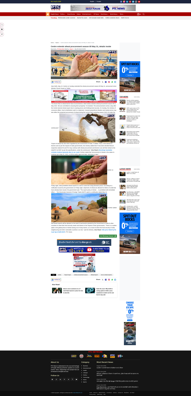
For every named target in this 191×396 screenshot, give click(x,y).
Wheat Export (94, 274)
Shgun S (71, 49)
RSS (104, 394)
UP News (96, 14)
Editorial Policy (102, 392)
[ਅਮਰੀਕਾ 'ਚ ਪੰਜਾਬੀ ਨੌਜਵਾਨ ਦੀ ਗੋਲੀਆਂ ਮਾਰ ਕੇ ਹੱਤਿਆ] (122, 173)
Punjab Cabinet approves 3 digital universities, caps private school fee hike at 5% (133, 126)
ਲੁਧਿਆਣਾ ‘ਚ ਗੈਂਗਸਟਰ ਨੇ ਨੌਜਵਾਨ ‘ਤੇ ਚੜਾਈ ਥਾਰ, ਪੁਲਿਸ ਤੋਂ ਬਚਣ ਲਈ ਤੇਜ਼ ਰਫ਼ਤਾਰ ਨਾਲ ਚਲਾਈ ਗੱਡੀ (133, 180)
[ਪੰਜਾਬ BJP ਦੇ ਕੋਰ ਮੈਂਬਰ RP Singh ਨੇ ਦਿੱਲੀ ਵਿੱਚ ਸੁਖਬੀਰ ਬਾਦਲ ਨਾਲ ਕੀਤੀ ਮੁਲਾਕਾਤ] (122, 186)
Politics (62, 14)
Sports (85, 382)
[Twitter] (102, 82)
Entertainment (86, 14)
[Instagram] (109, 82)
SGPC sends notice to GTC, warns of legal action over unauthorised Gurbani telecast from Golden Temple (133, 109)
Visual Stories (71, 14)
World (84, 379)
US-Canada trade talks (96, 18)
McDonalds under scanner (66, 18)
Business (85, 365)
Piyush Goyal (67, 274)
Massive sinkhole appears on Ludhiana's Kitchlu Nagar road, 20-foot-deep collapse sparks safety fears (133, 102)
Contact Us (120, 392)
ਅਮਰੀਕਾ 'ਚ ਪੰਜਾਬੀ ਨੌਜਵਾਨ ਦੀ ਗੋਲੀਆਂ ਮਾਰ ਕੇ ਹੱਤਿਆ (133, 173)
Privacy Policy (92, 394)
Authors (115, 392)
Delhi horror (125, 18)
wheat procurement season (81, 274)
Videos (79, 14)
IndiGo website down (112, 18)
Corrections (109, 392)
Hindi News (104, 14)
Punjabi (99, 1)
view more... (137, 97)
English (92, 1)
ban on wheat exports (106, 274)
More (121, 14)
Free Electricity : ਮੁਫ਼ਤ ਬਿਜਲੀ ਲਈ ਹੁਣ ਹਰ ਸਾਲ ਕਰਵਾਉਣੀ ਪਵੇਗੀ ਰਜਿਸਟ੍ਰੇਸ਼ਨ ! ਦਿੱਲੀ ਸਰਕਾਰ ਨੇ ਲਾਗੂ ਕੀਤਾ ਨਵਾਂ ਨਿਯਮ (133, 193)
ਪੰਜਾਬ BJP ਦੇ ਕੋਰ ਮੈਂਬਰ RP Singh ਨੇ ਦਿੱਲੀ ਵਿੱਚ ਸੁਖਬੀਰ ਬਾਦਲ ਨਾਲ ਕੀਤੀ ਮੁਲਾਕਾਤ (132, 187)
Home (52, 42)
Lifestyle (85, 372)
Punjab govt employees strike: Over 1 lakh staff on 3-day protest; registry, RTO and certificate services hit (133, 141)
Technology (86, 377)
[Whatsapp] (112, 82)
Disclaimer (126, 392)
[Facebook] (106, 82)
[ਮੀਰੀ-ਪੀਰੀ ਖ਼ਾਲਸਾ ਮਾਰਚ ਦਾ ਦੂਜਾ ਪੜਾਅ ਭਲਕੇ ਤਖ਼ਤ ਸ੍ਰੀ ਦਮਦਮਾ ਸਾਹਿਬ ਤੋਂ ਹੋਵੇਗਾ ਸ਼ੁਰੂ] (122, 201)
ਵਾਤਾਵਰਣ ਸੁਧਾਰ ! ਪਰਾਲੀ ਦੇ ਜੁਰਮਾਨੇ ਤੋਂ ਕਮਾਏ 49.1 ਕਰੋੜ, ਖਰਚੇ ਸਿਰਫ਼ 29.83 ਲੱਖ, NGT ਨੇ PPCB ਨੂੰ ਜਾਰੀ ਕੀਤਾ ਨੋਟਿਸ (133, 208)
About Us (95, 392)
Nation (57, 42)
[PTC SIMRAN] (112, 356)
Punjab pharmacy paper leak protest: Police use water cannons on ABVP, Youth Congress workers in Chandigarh (133, 118)
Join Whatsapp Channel (106, 236)
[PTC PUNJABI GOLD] (97, 356)
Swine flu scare (82, 18)
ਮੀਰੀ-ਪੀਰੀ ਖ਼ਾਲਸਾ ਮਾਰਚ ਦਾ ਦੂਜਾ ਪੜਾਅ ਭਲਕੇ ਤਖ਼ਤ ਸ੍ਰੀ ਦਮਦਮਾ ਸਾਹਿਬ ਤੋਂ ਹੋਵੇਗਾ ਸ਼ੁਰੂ (133, 201)
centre (59, 274)
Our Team (132, 392)
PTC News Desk (60, 49)
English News (55, 14)
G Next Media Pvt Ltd (77, 392)
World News (113, 14)
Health (85, 370)
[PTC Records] (81, 356)
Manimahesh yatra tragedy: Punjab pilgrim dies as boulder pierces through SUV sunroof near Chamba (133, 133)
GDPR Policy (99, 394)
